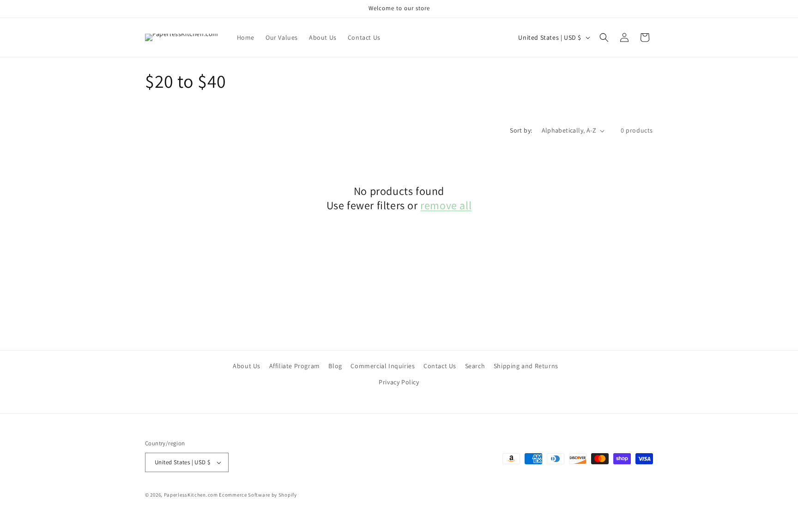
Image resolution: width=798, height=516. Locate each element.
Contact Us (439, 366)
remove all (446, 205)
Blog (335, 366)
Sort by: (521, 130)
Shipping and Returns (526, 366)
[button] (604, 37)
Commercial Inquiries (383, 366)
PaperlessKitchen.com (191, 495)
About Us (246, 366)
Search (475, 366)
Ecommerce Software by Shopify (257, 495)
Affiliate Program (294, 366)
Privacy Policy (399, 382)
